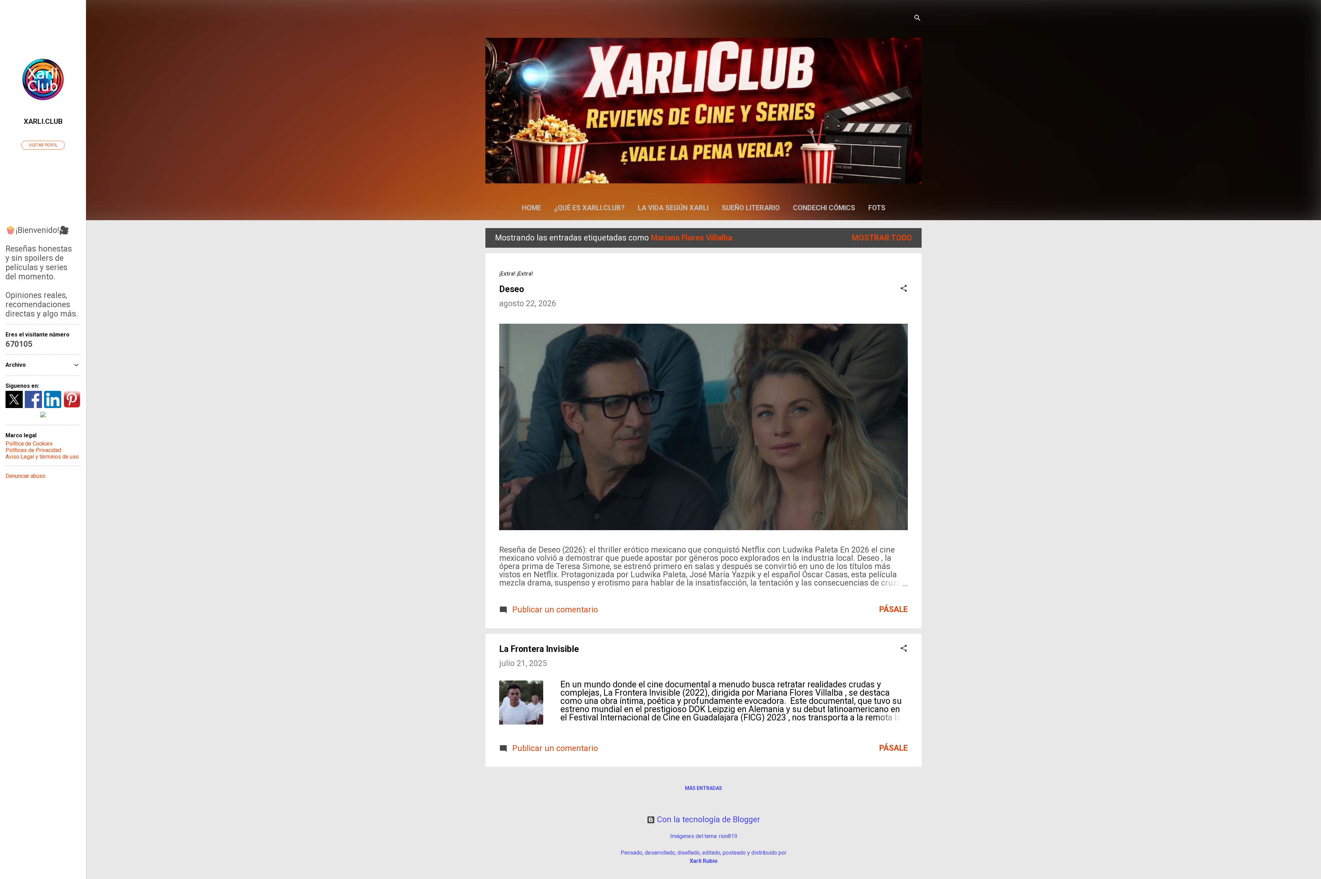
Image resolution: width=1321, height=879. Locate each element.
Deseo (511, 289)
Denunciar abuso (25, 476)
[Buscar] (917, 18)
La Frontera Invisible (539, 649)
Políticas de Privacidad (33, 450)
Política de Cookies (29, 443)
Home (531, 208)
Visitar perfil (43, 145)
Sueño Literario (751, 208)
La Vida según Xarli (673, 208)
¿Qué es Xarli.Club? (589, 208)
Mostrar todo (882, 238)
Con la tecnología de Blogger (707, 819)
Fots (876, 208)
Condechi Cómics (824, 208)
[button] (904, 289)
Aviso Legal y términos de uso (42, 456)
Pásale (893, 609)
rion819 (728, 836)
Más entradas (703, 788)
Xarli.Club (43, 121)
